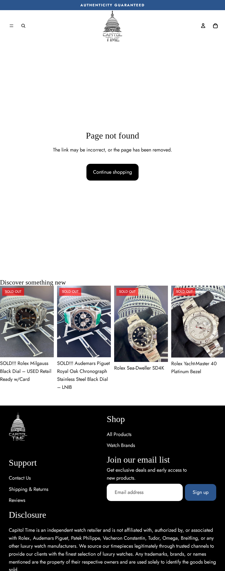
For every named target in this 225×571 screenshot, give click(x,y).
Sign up (201, 492)
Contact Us (20, 478)
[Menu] (11, 25)
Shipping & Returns (28, 489)
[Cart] (215, 26)
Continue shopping (112, 172)
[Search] (23, 26)
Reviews (17, 500)
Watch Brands (121, 445)
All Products (119, 434)
